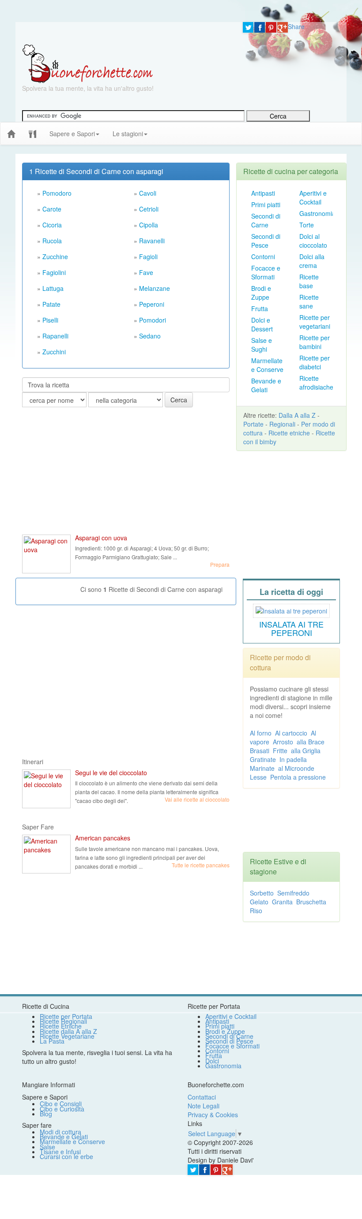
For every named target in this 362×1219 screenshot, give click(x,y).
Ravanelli (152, 240)
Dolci (212, 1060)
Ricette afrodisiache (316, 382)
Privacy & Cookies (213, 1114)
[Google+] (282, 27)
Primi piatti (265, 204)
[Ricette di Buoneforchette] (87, 63)
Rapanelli (55, 335)
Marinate (262, 768)
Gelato (259, 901)
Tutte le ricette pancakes (201, 865)
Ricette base (309, 281)
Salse (47, 1146)
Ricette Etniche (61, 1026)
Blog (46, 1113)
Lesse (258, 777)
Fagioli (148, 256)
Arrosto (283, 741)
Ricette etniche (289, 432)
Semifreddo (293, 892)
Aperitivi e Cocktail (313, 197)
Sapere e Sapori (72, 133)
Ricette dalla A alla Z (68, 1031)
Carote (51, 208)
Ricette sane (309, 301)
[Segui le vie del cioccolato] (46, 788)
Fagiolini (54, 272)
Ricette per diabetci (314, 362)
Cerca (178, 399)
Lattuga (53, 288)
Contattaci (202, 1097)
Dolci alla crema (311, 261)
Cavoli (147, 193)
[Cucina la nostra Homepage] (32, 133)
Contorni (263, 256)
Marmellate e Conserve (267, 365)
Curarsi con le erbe (66, 1156)
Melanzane (154, 288)
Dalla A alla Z (297, 415)
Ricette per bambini (314, 342)
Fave (146, 272)
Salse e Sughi (261, 344)
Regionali (282, 424)
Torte (306, 224)
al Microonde (296, 768)
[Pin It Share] (271, 27)
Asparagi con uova (101, 537)
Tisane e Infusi (60, 1151)
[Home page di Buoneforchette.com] (126, 33)
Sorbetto (262, 892)
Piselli (50, 320)
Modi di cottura (60, 1131)
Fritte (280, 750)
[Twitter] (248, 27)
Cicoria (52, 224)
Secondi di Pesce (265, 240)
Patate (51, 304)
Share (296, 26)
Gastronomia (317, 213)
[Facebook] (259, 27)
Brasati (259, 750)
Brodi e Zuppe (261, 292)
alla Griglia (306, 750)
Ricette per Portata (66, 1016)
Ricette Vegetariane (67, 1036)
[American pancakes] (46, 854)
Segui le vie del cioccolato (111, 772)
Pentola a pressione (298, 777)
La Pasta (52, 1041)
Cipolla (148, 224)
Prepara (220, 564)
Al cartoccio (291, 732)
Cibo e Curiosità (62, 1108)
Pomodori (152, 320)
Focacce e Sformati (265, 272)
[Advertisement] (88, 471)
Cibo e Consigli (61, 1103)
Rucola (52, 240)
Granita (282, 901)
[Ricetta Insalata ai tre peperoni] (291, 609)
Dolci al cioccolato (313, 240)
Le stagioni (128, 133)
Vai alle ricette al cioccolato (197, 799)
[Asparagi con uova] (46, 554)
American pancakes (102, 837)
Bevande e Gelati (266, 385)
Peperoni (151, 304)
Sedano (150, 335)
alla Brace (310, 741)
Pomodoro (57, 193)
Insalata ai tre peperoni (291, 628)
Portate (253, 424)
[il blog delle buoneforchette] (160, 129)
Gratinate (263, 759)
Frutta (259, 308)
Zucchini (54, 351)
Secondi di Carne (265, 220)
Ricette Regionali (63, 1021)
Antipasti (263, 193)
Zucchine (55, 256)
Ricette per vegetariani (314, 322)
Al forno (261, 732)
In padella (293, 759)
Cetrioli (148, 208)
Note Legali (203, 1105)
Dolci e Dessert (262, 324)
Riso (256, 910)
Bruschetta (311, 901)
